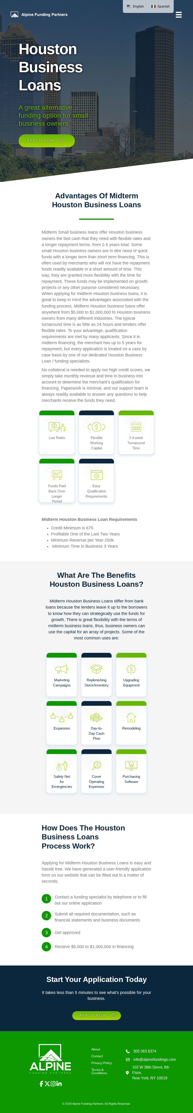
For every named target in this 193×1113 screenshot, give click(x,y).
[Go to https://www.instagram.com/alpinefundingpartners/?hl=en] (53, 1084)
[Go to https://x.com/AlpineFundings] (47, 1084)
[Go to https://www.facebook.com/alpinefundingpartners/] (41, 1084)
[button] (16, 1039)
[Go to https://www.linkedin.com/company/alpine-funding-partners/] (59, 1084)
